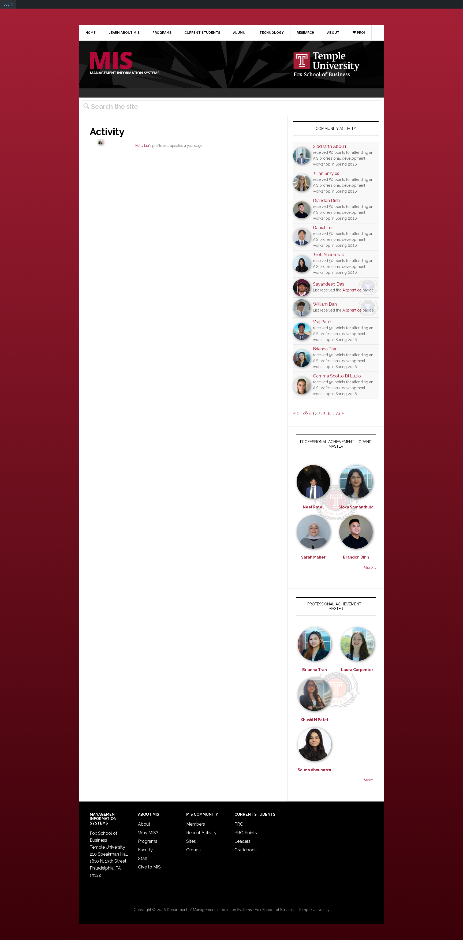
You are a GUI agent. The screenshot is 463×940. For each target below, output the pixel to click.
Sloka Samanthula (356, 507)
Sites (191, 841)
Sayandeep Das (328, 284)
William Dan (325, 304)
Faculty (145, 849)
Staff (142, 858)
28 (305, 412)
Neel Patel (313, 507)
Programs (147, 841)
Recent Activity (201, 832)
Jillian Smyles (326, 173)
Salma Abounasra (314, 770)
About (144, 824)
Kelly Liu (142, 146)
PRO (239, 824)
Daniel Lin (322, 227)
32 (329, 412)
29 (311, 412)
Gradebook (245, 849)
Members (195, 824)
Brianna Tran (325, 348)
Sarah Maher (313, 557)
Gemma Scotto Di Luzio (337, 376)
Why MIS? (148, 832)
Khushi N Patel (314, 720)
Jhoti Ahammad (328, 254)
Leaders (242, 841)
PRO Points (245, 832)
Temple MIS (124, 63)
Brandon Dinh (326, 200)
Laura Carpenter (357, 670)
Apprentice (351, 290)
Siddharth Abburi (329, 146)
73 (337, 412)
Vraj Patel (322, 321)
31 (323, 412)
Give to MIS (149, 867)
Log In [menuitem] (8, 4)
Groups (193, 849)
